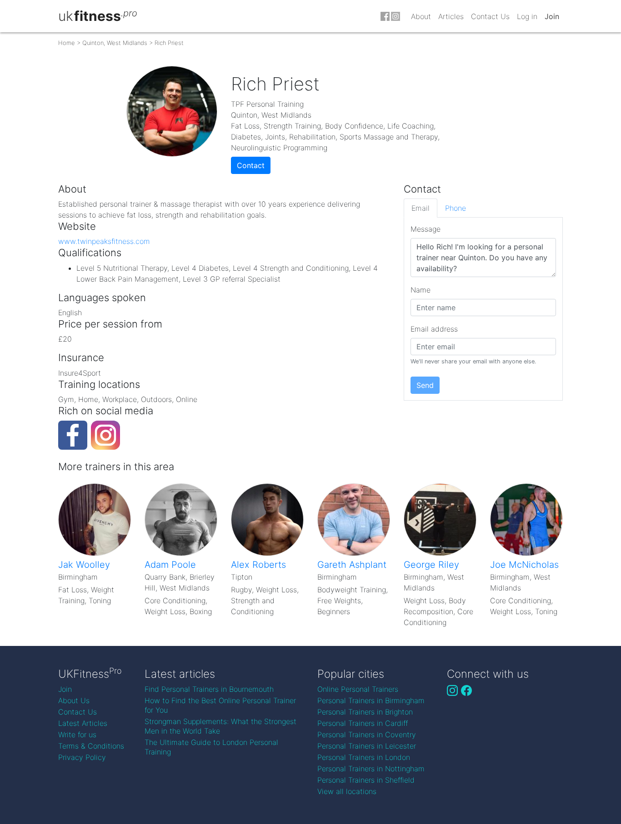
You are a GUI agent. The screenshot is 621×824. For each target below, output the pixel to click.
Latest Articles (82, 723)
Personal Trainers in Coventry (366, 734)
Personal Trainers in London (363, 757)
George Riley (431, 564)
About (421, 16)
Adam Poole (170, 564)
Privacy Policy (82, 757)
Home (66, 42)
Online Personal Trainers (357, 689)
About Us (74, 700)
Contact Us (490, 16)
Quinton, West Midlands (114, 42)
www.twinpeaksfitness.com (104, 241)
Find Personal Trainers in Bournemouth (209, 689)
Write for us (77, 734)
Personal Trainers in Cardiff (362, 723)
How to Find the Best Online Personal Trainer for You (220, 705)
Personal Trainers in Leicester (366, 745)
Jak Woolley (84, 564)
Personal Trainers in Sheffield (366, 779)
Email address (434, 328)
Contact (251, 165)
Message (426, 228)
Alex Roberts (258, 564)
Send (425, 385)
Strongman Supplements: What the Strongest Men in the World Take (220, 726)
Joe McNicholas (524, 564)
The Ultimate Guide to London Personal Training (211, 747)
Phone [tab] (455, 208)
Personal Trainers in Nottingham (371, 768)
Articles (451, 16)
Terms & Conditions (91, 745)
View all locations (346, 791)
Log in (527, 16)
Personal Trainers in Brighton (365, 711)
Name (421, 289)
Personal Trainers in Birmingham (371, 700)
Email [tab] (420, 208)
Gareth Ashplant (351, 564)
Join (552, 16)
